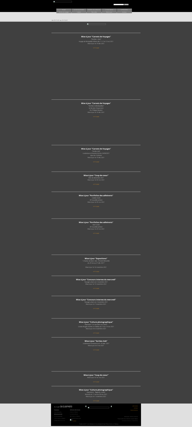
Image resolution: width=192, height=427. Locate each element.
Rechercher (126, 4)
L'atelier (79, 12)
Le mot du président (79, 9)
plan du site (135, 406)
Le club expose (109, 9)
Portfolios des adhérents (94, 9)
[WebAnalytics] (99, 420)
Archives (136, 408)
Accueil (64, 9)
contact (74, 421)
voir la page (96, 48)
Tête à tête (94, 12)
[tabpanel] (96, 27)
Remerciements (134, 410)
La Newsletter (124, 9)
